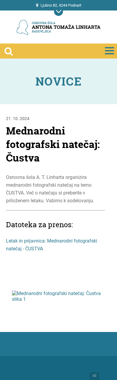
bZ (94, 376)
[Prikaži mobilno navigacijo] (58, 11)
